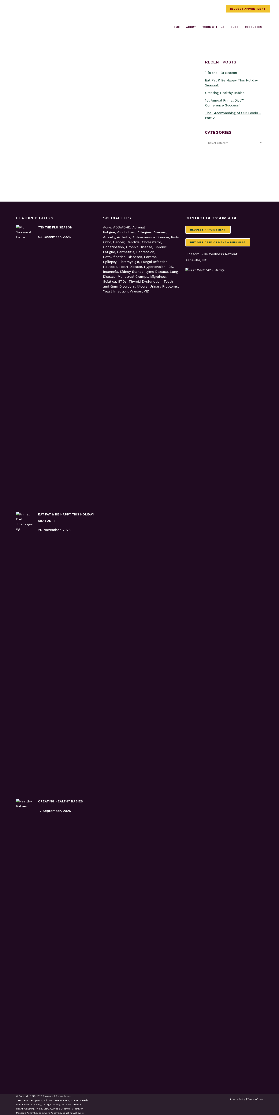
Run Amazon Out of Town (60, 127)
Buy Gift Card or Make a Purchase (217, 242)
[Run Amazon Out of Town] (59, 88)
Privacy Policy (237, 1099)
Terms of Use (255, 1099)
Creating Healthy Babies (224, 93)
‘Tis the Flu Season (221, 73)
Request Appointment (248, 8)
